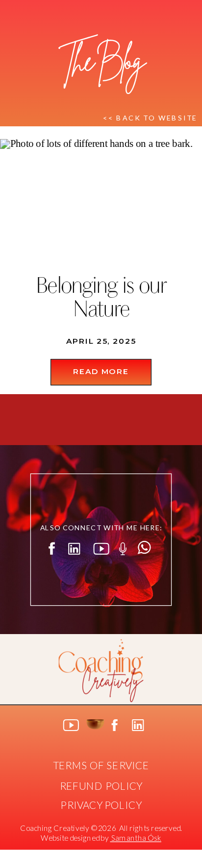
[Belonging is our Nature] (101, 200)
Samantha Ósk (135, 838)
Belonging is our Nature (101, 299)
